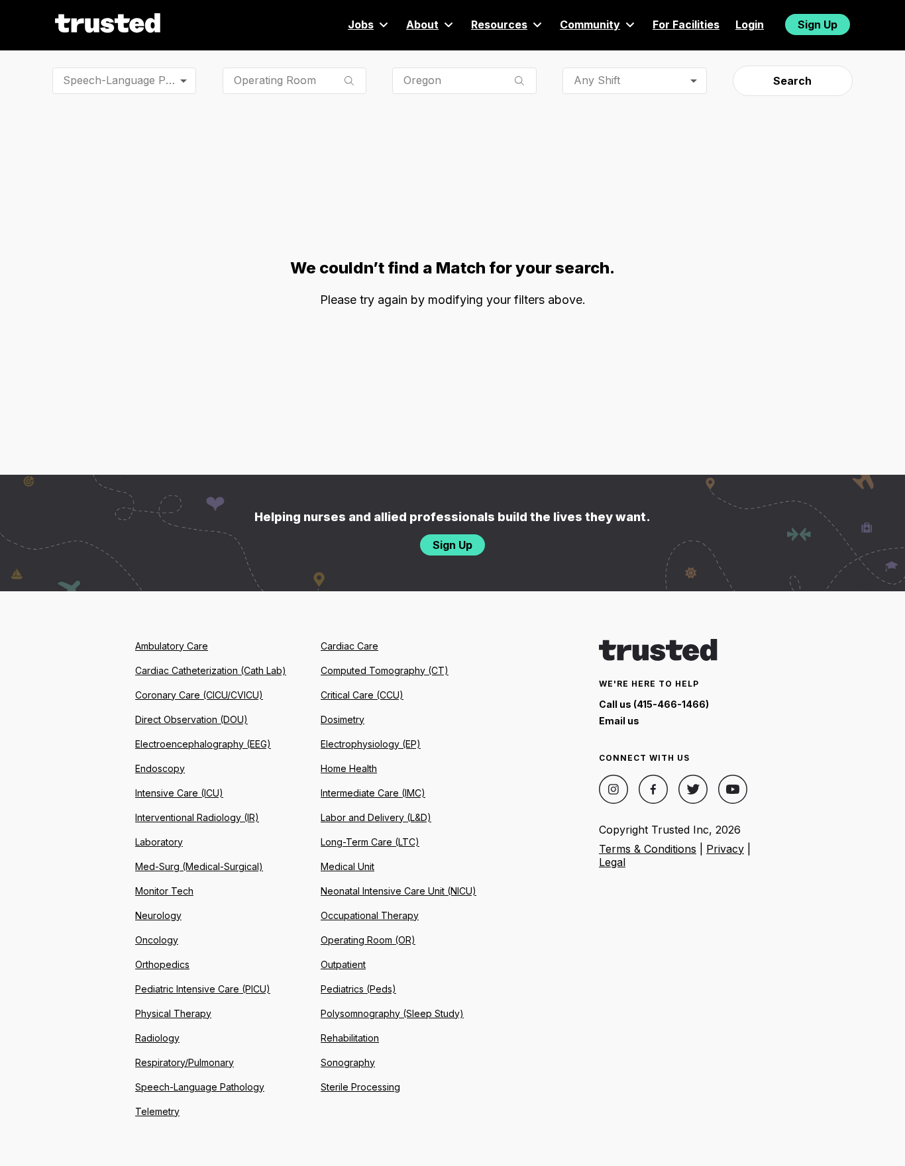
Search (792, 80)
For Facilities (686, 24)
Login (749, 24)
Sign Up (817, 24)
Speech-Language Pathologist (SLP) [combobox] (129, 80)
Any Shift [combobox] (597, 80)
